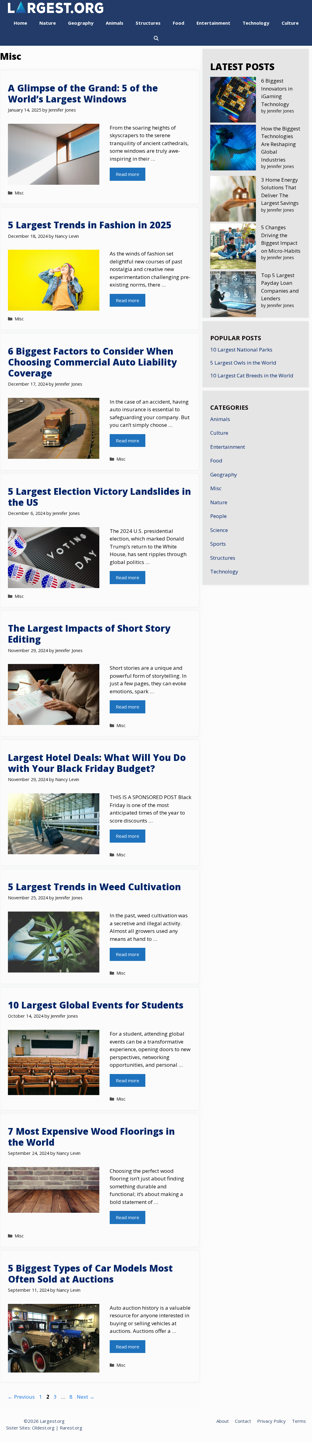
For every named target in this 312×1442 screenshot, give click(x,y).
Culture (290, 23)
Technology (256, 23)
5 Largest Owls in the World (243, 362)
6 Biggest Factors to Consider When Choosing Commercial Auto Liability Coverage (92, 362)
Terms (299, 1421)
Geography (81, 23)
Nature (47, 23)
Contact (243, 1421)
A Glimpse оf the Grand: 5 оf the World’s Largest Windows (83, 93)
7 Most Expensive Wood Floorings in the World (91, 1136)
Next (85, 1396)
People (218, 515)
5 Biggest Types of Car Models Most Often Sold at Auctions (90, 1273)
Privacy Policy (271, 1421)
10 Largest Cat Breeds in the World (251, 375)
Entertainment (213, 23)
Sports (218, 543)
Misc (19, 193)
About (222, 1421)
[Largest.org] (156, 7)
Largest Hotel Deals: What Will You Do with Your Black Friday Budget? (97, 763)
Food (178, 23)
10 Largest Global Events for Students (95, 1005)
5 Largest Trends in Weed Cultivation (94, 886)
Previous (21, 1396)
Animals (114, 23)
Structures (148, 23)
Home (20, 23)
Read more (127, 174)
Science (219, 530)
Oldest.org (43, 1428)
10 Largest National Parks (241, 349)
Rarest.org (71, 1428)
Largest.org (52, 1421)
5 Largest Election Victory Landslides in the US (99, 497)
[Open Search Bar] (156, 38)
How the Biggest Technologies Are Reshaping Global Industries (280, 144)
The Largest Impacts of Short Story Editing (89, 633)
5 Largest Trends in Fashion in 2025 (90, 225)
